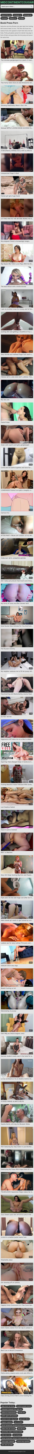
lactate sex (21, 1412)
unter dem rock (6, 1435)
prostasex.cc (17, 15)
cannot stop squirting (23, 1441)
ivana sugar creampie (8, 1441)
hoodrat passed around (24, 1406)
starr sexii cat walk (7, 1444)
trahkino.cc (13, 18)
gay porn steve (24, 1419)
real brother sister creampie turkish (12, 1432)
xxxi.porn (4, 18)
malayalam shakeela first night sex (12, 1409)
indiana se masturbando (9, 1412)
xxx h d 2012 (18, 1422)
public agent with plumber (9, 1415)
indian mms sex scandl (8, 1428)
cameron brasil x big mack (9, 1419)
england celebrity (7, 1422)
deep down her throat (8, 1406)
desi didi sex (21, 1428)
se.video (21, 18)
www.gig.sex (28, 15)
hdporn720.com (6, 15)
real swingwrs (17, 1435)
